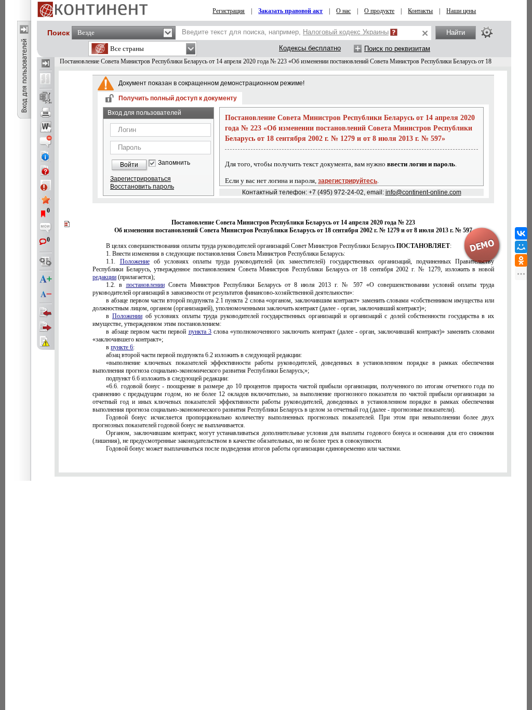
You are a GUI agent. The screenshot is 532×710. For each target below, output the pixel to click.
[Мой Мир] (521, 247)
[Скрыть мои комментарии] (45, 228)
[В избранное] (45, 199)
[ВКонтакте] (521, 233)
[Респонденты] (45, 327)
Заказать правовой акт (290, 11)
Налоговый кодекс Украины (346, 32)
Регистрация (228, 11)
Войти (129, 164)
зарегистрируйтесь (347, 181)
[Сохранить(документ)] (45, 97)
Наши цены (461, 11)
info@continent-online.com (423, 192)
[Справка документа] (45, 170)
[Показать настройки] (487, 32)
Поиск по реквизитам (397, 48)
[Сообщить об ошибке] (45, 341)
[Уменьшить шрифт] (45, 294)
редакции (104, 277)
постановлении (145, 284)
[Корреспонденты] (45, 312)
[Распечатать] (45, 112)
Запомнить (174, 163)
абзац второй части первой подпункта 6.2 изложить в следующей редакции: (204, 355)
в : (120, 347)
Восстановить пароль (142, 186)
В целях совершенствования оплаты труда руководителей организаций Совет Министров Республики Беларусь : (278, 245)
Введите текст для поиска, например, (285, 32)
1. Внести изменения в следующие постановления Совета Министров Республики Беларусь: (225, 253)
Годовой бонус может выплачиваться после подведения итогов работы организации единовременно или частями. (253, 448)
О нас (343, 11)
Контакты (420, 11)
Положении (127, 316)
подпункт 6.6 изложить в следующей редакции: (167, 378)
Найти (455, 32)
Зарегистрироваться (140, 178)
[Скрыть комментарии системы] (45, 141)
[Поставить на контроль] (45, 185)
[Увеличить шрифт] (45, 279)
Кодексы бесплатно (310, 48)
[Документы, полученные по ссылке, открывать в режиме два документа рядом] (45, 79)
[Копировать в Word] (45, 127)
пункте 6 (122, 347)
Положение (135, 261)
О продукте (379, 11)
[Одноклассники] (521, 260)
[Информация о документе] (45, 156)
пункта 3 (200, 331)
